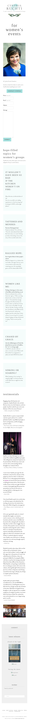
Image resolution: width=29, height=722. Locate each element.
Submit (7, 139)
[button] (14, 20)
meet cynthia (9, 710)
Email (6, 100)
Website (5, 105)
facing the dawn (14, 669)
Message (5, 110)
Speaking (20, 710)
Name (6, 95)
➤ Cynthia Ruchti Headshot (9, 81)
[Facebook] (9, 2)
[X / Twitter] (11, 1)
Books (15, 710)
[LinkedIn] (13, 2)
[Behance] (20, 1)
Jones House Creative (19, 718)
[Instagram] (15, 2)
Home (3, 710)
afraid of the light (14, 641)
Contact (11, 711)
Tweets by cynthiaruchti (8, 688)
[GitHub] (18, 1)
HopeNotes (17, 711)
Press (25, 710)
